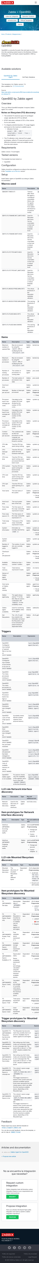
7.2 (14, 86)
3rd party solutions (28, 77)
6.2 (20, 86)
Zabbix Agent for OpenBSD (20, 1152)
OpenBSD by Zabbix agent (10, 76)
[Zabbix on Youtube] (29, 1247)
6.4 (18, 86)
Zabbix (7, 2)
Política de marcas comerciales (11, 1257)
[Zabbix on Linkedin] (24, 1247)
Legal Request (32, 1257)
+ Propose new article (8, 1156)
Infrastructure (12, 20)
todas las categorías (12, 16)
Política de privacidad (30, 1254)
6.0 (23, 86)
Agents (20, 24)
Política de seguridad (8, 1254)
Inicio (3, 34)
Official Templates (26, 20)
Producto (8, 34)
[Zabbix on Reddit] (19, 1247)
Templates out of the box (12, 171)
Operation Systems (28, 16)
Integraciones (16, 34)
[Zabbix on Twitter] (9, 1247)
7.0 (16, 86)
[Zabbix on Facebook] (14, 1247)
